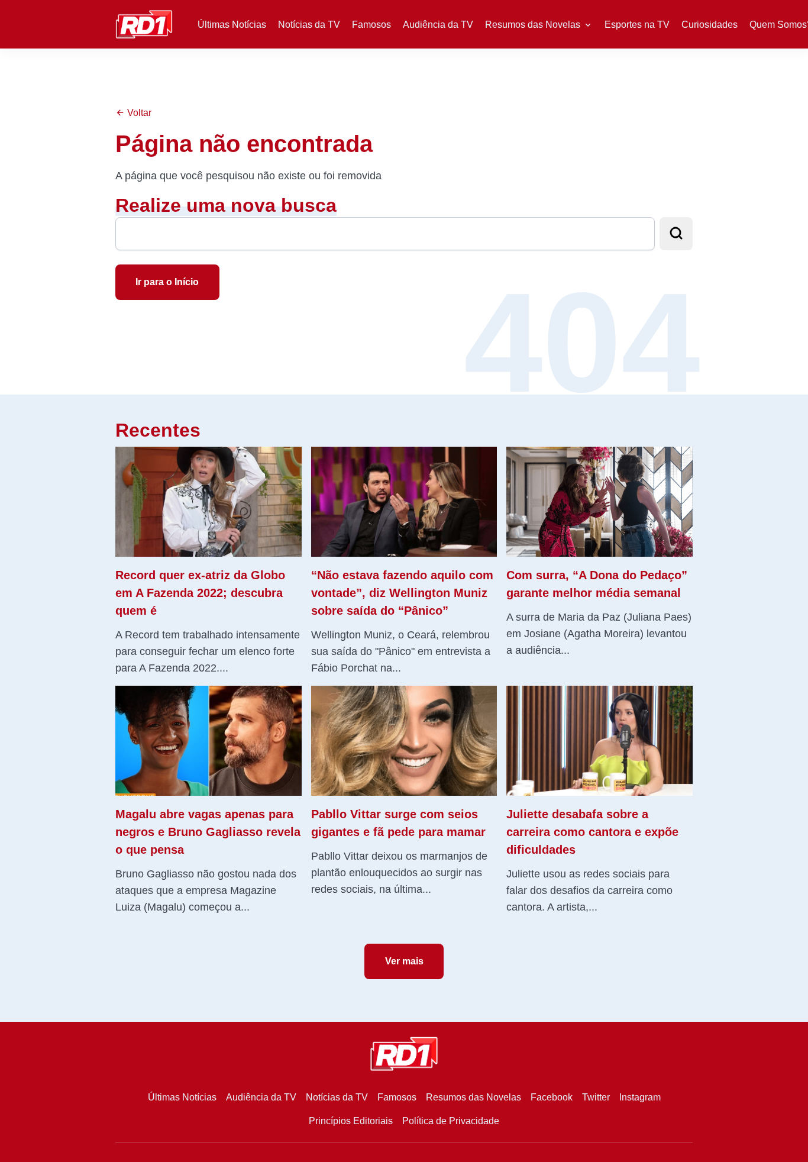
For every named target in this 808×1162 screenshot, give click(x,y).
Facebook (552, 1097)
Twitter (596, 1097)
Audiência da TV (438, 25)
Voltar (138, 113)
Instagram (640, 1097)
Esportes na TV (637, 25)
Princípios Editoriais (351, 1121)
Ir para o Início (167, 282)
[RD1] (144, 23)
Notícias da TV (309, 25)
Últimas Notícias (232, 25)
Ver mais (404, 961)
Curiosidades (709, 25)
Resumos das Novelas (532, 25)
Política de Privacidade (450, 1121)
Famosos (371, 25)
